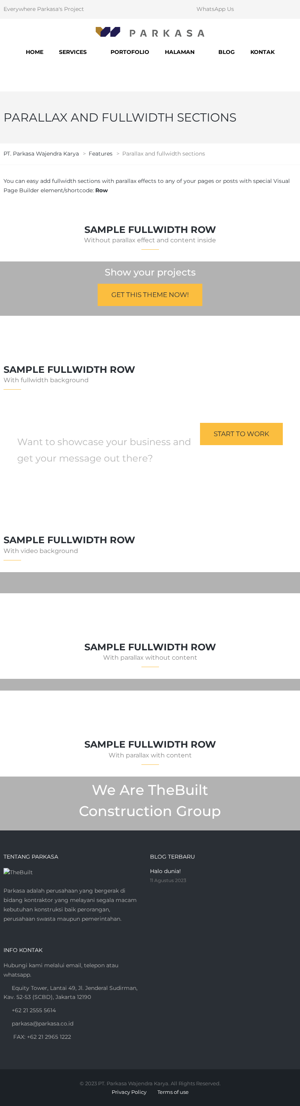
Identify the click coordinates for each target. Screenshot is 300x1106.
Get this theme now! (150, 295)
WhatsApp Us (215, 9)
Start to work (241, 434)
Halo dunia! (165, 871)
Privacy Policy (129, 1092)
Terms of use (173, 1092)
